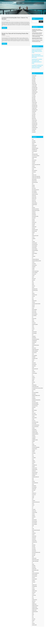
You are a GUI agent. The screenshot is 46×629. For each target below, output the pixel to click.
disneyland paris (34, 288)
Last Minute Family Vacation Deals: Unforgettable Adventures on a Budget (37, 66)
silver (33, 518)
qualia (33, 496)
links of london (34, 414)
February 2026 (34, 84)
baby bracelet (34, 179)
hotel (33, 361)
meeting (33, 441)
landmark (33, 396)
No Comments (8, 20)
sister (33, 525)
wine (33, 617)
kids (32, 383)
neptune (33, 451)
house (33, 370)
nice (32, 454)
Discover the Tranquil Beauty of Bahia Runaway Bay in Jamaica (37, 38)
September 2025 (34, 91)
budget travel (34, 226)
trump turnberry (34, 578)
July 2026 (33, 77)
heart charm (34, 348)
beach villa (34, 200)
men (33, 442)
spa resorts (34, 549)
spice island (34, 550)
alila (32, 152)
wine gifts (33, 618)
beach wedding (34, 202)
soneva (33, 534)
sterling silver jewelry (35, 559)
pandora (33, 466)
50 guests (33, 140)
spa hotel (33, 546)
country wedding (34, 272)
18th (33, 139)
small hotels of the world (36, 530)
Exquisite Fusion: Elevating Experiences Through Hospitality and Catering (37, 30)
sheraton (33, 515)
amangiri (33, 163)
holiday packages (35, 350)
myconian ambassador (35, 447)
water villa (33, 601)
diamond (33, 285)
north (33, 459)
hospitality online (35, 358)
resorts (33, 504)
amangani (33, 161)
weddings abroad (35, 611)
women (33, 620)
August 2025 (34, 93)
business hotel (34, 231)
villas (33, 598)
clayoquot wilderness (35, 259)
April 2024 (33, 117)
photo (33, 484)
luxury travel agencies (35, 424)
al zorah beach (34, 151)
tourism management (35, 573)
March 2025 (34, 100)
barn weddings (34, 192)
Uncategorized (34, 586)
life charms (34, 413)
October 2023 (34, 126)
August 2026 (34, 75)
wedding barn (34, 604)
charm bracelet (34, 242)
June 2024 (33, 114)
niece (33, 456)
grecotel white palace (35, 345)
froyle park (33, 322)
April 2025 (33, 99)
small (33, 528)
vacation (33, 589)
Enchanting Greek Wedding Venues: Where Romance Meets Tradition (37, 56)
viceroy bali (34, 595)
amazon (33, 165)
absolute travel (34, 145)
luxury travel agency (35, 426)
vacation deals (34, 590)
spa (32, 543)
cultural (33, 275)
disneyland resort (35, 290)
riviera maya (34, 510)
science (33, 513)
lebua (33, 408)
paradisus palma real (35, 476)
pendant (33, 481)
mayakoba (33, 436)
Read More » (4, 27)
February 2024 (34, 120)
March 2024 (34, 118)
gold (33, 330)
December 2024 (34, 105)
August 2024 (34, 111)
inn (32, 374)
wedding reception (35, 608)
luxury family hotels (35, 422)
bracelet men (34, 222)
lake (32, 390)
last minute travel (35, 405)
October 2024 (34, 108)
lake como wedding (35, 392)
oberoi (33, 463)
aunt (33, 173)
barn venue (34, 188)
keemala (33, 382)
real (32, 498)
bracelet (33, 220)
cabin (33, 234)
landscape (33, 398)
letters (33, 411)
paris (33, 478)
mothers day (34, 445)
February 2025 (34, 102)
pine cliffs (33, 490)
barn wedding (34, 191)
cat (32, 239)
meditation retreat (35, 439)
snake (33, 531)
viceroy (33, 593)
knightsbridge (34, 385)
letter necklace (34, 410)
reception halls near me (36, 501)
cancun (33, 237)
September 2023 (34, 127)
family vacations (34, 313)
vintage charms (34, 599)
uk (32, 583)
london (33, 419)
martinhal (33, 435)
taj (32, 562)
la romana (33, 389)
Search (34, 18)
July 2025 (33, 94)
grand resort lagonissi (35, 339)
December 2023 (34, 123)
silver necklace (34, 524)
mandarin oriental (35, 432)
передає (33, 48)
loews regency (34, 417)
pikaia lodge (34, 488)
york (32, 621)
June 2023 (33, 131)
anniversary (34, 167)
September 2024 (34, 109)
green (33, 346)
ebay (33, 299)
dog (32, 291)
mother (33, 444)
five (32, 316)
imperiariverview (34, 59)
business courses (35, 229)
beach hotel (34, 195)
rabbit (33, 497)
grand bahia (34, 337)
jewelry (33, 379)
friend (33, 319)
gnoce (33, 327)
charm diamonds (34, 244)
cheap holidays (34, 253)
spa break (33, 544)
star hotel (33, 555)
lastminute (33, 407)
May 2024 (33, 115)
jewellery (33, 377)
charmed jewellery (35, 250)
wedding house (34, 607)
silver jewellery (34, 522)
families (33, 306)
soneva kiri (34, 538)
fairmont (33, 305)
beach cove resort (35, 194)
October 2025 (34, 90)
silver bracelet (34, 519)
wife (32, 615)
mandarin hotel (34, 430)
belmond (33, 207)
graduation (34, 336)
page (33, 54)
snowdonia (34, 533)
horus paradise (34, 355)
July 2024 (33, 112)
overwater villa (34, 464)
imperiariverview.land (9, 3)
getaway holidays (35, 324)
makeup (33, 427)
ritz (32, 507)
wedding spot (34, 610)
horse (33, 353)
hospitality (33, 356)
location (33, 416)
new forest (33, 453)
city (32, 257)
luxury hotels (34, 423)
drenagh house (34, 294)
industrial (33, 371)
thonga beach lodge (35, 570)
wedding (33, 602)
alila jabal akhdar (35, 154)
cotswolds (33, 266)
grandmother (34, 342)
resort (33, 503)
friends (33, 321)
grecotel (33, 343)
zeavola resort (34, 624)
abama (33, 143)
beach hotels (34, 197)
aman (33, 158)
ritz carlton (33, 509)
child (33, 254)
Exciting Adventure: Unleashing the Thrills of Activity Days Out (37, 33)
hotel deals (34, 365)
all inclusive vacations (35, 155)
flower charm (34, 318)
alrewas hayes (34, 157)
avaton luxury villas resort (36, 177)
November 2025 (34, 89)
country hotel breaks (35, 271)
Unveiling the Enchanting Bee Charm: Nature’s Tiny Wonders (15, 18)
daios (33, 276)
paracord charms (34, 472)
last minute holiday (35, 402)
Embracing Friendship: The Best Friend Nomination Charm (37, 41)
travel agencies (34, 575)
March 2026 (34, 83)
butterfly (33, 232)
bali (32, 183)
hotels (33, 367)
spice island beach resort (36, 552)
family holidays (34, 309)
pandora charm (34, 467)
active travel (34, 146)
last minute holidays (35, 404)
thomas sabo (34, 568)
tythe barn (33, 581)
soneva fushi (34, 536)
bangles (33, 185)
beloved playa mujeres (35, 210)
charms (33, 251)
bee (32, 205)
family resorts (34, 312)
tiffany (33, 571)
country (33, 269)
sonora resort (34, 540)
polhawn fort (34, 493)
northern (33, 460)
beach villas (34, 201)
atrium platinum (34, 170)
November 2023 (34, 124)
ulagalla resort (34, 584)
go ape (33, 328)
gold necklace (34, 333)
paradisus (33, 475)
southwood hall (34, 541)
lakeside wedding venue (36, 395)
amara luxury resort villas (36, 164)
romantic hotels (34, 512)
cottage (33, 268)
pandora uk (34, 470)
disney (33, 287)
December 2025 (34, 87)
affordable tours (34, 149)
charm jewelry (34, 247)
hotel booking (34, 364)
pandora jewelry (34, 469)
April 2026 (33, 81)
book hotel (33, 217)
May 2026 (33, 80)
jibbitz (33, 380)
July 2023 (33, 130)
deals (33, 282)
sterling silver (34, 558)
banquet (33, 186)
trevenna (33, 577)
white (33, 614)
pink (32, 491)
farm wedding (34, 315)
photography (34, 485)
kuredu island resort (35, 386)
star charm (33, 553)
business (33, 228)
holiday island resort (35, 349)
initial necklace (34, 373)
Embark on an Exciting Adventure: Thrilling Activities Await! (37, 36)
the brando (34, 567)
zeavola (33, 623)
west (33, 612)
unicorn (33, 587)
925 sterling (34, 142)
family (33, 308)
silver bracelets (34, 521)
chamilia (33, 241)
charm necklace (34, 248)
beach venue (34, 198)
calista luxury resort (35, 235)
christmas (33, 256)
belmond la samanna (35, 208)
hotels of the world (35, 368)
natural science (34, 448)
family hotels (34, 311)
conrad (33, 262)
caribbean (33, 238)
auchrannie (34, 171)
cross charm (34, 274)
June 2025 (33, 96)
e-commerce (34, 65)
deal (33, 281)
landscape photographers (36, 399)
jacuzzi (33, 376)
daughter (33, 279)
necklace (33, 450)
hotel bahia (34, 362)
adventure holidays (35, 148)
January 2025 (34, 103)
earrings (33, 296)
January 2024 (34, 121)
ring (32, 506)
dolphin (33, 293)
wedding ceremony (35, 605)
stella (33, 556)
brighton (33, 225)
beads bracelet (34, 204)
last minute (34, 401)
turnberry (33, 580)
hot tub (33, 359)
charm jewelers (34, 245)
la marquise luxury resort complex (37, 387)
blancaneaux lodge (35, 216)
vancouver (33, 592)
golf (32, 334)
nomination (34, 457)
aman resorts (34, 160)
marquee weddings (35, 433)
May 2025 (33, 97)
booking (33, 219)
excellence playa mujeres (36, 303)
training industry (34, 574)
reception (33, 500)
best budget (34, 214)
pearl (33, 479)
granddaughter (34, 340)
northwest (33, 461)
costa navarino (34, 265)
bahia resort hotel (35, 182)
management (34, 429)
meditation (33, 438)
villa (32, 596)
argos (33, 168)
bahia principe (34, 180)
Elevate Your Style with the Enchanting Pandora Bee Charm (15, 34)
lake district (34, 393)
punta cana (34, 494)
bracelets (33, 223)
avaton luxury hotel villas (36, 176)
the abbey (33, 565)
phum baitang (34, 487)
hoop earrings (34, 352)
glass (33, 325)
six (32, 527)
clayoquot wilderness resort (36, 260)
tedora (33, 564)
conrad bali (34, 263)
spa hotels (33, 547)
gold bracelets (34, 331)
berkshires (33, 211)
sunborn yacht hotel (35, 561)
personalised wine (35, 482)
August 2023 (34, 128)
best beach (34, 213)
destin (33, 284)
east (32, 297)
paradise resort (34, 473)
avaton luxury (34, 174)
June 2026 (33, 78)
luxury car (33, 420)
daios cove (34, 278)
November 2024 (34, 106)
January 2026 (34, 86)
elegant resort (34, 300)
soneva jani (34, 537)
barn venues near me (35, 189)
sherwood (33, 516)
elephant (33, 302)
